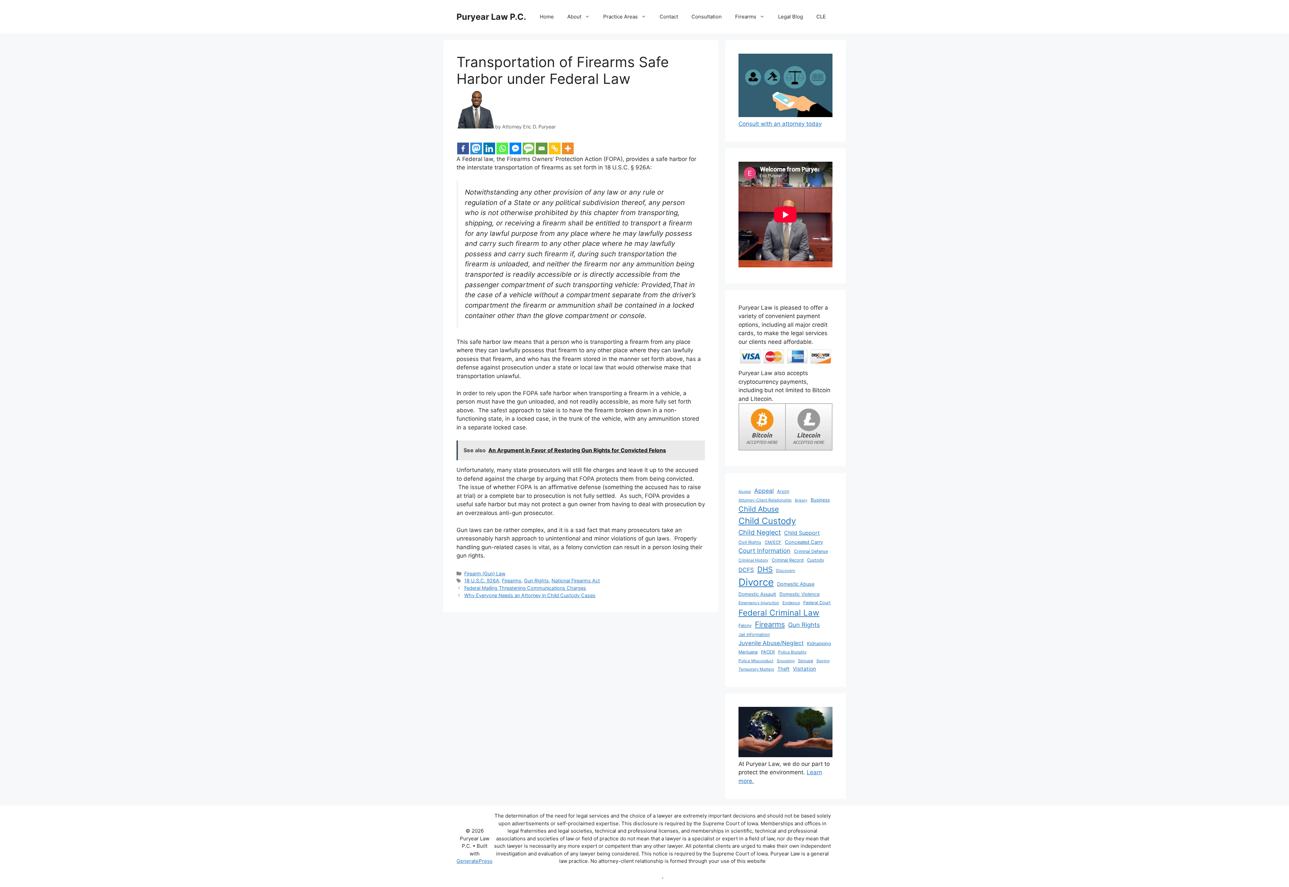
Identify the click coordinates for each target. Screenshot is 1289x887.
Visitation (804, 669)
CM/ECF (773, 542)
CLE (821, 16)
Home (547, 16)
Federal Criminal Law (778, 613)
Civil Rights (749, 542)
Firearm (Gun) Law (485, 573)
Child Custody (767, 521)
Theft (783, 669)
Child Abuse (758, 509)
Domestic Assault (757, 594)
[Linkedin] (489, 148)
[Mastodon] (476, 148)
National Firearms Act (576, 580)
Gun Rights (536, 580)
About (574, 16)
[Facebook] (463, 148)
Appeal (764, 490)
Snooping (786, 660)
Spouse (805, 660)
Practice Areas (620, 16)
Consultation (706, 16)
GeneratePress (474, 861)
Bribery (801, 500)
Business (820, 500)
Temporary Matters (756, 669)
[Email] (541, 148)
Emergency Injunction (758, 602)
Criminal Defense (811, 551)
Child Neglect (759, 532)
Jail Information (754, 634)
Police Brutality (792, 652)
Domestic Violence (799, 594)
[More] (568, 148)
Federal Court (817, 602)
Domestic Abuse (795, 584)
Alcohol (744, 491)
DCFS (746, 569)
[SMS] (528, 148)
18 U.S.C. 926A (481, 580)
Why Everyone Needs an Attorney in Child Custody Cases (529, 595)
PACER (768, 652)
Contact (669, 16)
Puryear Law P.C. (491, 17)
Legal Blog (790, 16)
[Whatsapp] (502, 148)
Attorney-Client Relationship (765, 500)
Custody (815, 560)
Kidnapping (819, 643)
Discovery (785, 570)
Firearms (745, 16)
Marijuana (748, 652)
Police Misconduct (755, 660)
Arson (783, 491)
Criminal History (753, 560)
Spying (822, 660)
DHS (765, 569)
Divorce (756, 582)
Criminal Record (788, 560)
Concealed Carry (804, 542)
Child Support (802, 532)
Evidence (791, 602)
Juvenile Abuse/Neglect (771, 642)
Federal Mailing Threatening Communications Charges (525, 588)
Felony (745, 625)
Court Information (764, 550)
